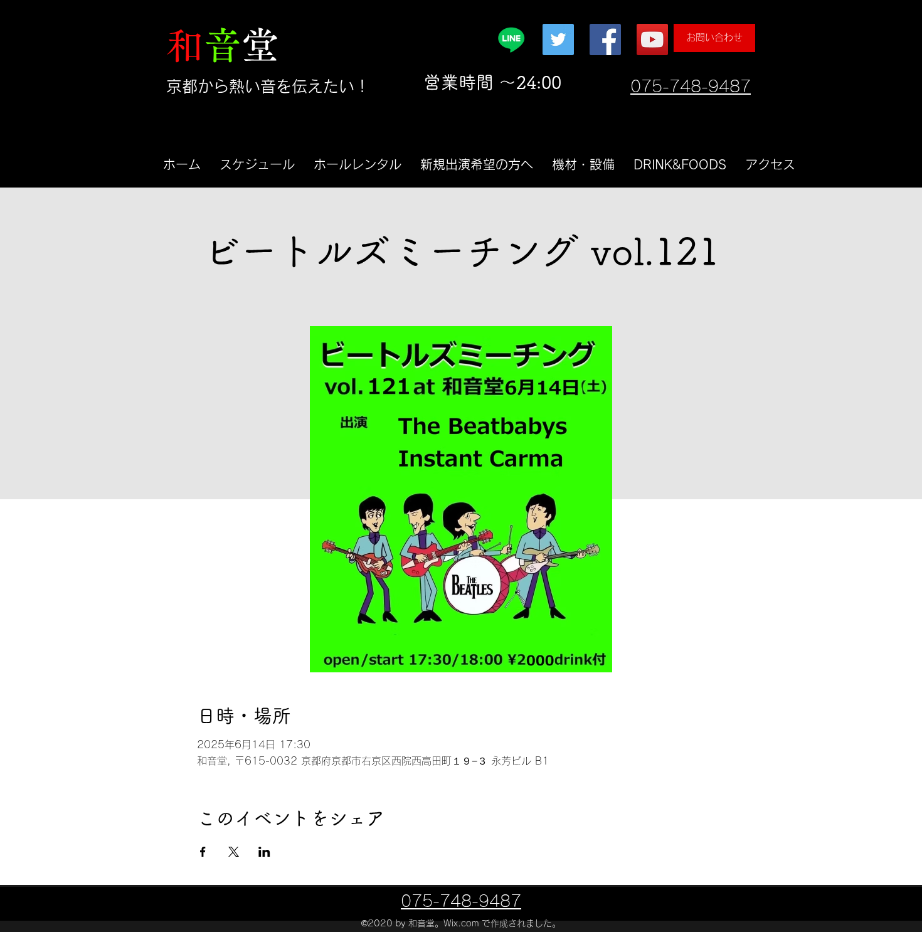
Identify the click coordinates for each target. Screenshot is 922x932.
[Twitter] (558, 39)
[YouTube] (652, 39)
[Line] (511, 39)
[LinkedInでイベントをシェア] (264, 852)
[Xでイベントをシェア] (234, 852)
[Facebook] (605, 39)
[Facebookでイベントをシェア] (203, 852)
